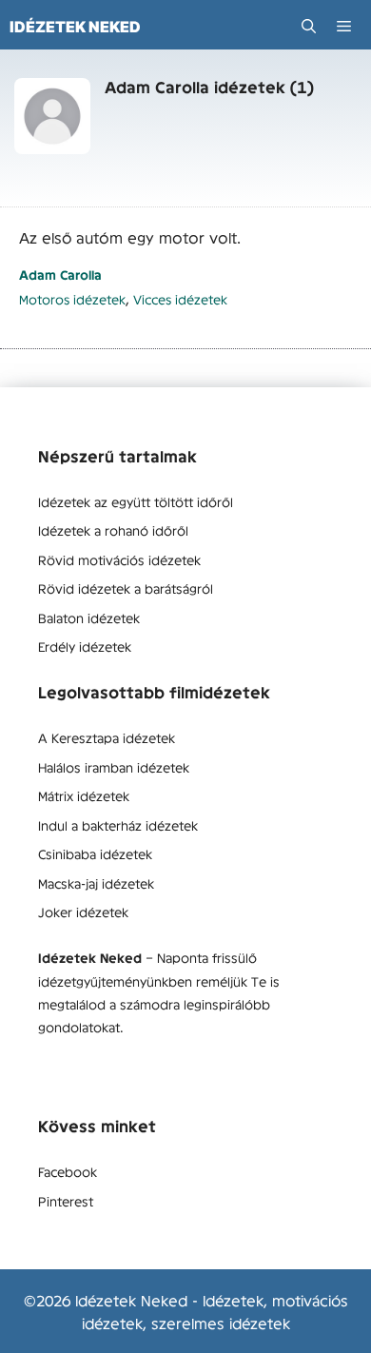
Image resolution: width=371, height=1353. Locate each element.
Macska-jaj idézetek (96, 883)
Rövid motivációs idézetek (119, 559)
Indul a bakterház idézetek (118, 825)
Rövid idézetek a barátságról (125, 588)
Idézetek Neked (75, 26)
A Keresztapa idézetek (106, 737)
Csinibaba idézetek (95, 853)
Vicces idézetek (180, 299)
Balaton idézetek (89, 617)
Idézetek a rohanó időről (113, 530)
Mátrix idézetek (83, 795)
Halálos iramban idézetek (113, 767)
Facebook (67, 1171)
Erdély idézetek (84, 646)
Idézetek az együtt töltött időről (135, 501)
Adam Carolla (60, 274)
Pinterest (65, 1200)
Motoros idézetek (72, 299)
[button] (308, 26)
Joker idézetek (83, 911)
